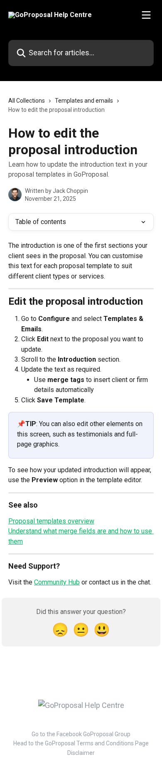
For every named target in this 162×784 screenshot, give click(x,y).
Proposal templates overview (51, 521)
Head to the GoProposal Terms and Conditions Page (81, 743)
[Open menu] (146, 15)
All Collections (26, 100)
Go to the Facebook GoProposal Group (81, 734)
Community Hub (57, 582)
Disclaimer (81, 752)
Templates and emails (84, 100)
